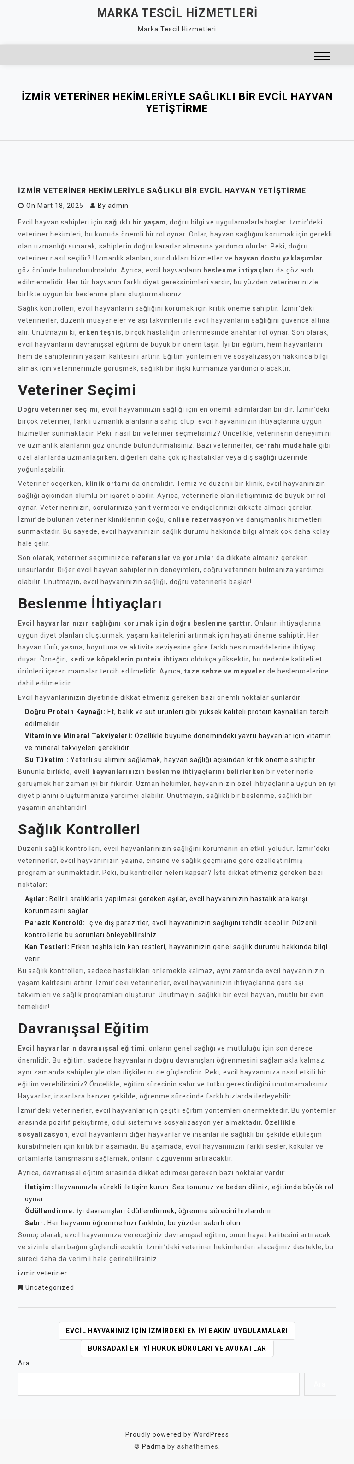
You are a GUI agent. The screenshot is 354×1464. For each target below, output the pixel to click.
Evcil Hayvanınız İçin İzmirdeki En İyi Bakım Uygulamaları (177, 1330)
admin (118, 205)
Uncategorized (49, 1287)
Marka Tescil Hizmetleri (177, 13)
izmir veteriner (42, 1273)
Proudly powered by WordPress (177, 1434)
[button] (322, 57)
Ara (24, 1363)
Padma (153, 1446)
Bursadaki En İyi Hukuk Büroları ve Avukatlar (177, 1348)
